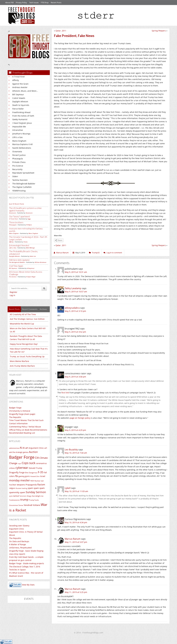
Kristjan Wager (31, 277)
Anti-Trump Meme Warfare (22, 366)
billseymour (30, 268)
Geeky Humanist (19, 119)
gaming (22, 476)
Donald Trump (35, 468)
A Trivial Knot (18, 76)
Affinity (15, 80)
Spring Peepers (159, 30)
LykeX (68, 488)
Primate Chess (19, 162)
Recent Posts (56, 2)
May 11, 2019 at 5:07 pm (76, 542)
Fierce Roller (18, 108)
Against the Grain (20, 83)
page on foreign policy (80, 418)
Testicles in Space (17, 569)
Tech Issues (34, 2)
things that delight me (35, 496)
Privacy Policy (21, 2)
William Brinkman (40, 262)
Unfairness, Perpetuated (20, 547)
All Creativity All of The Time (23, 314)
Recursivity (17, 169)
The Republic (15, 417)
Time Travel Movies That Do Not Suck (26, 420)
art (45, 448)
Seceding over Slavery (19, 525)
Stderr (15, 176)
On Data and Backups (19, 541)
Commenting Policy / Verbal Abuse (25, 426)
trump (24, 499)
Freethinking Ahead (21, 112)
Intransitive (17, 130)
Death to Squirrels (20, 105)
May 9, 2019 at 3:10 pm (75, 311)
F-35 (40, 472)
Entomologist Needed (19, 245)
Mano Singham (19, 141)
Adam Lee (33, 256)
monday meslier (19, 480)
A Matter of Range (17, 544)
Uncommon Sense (16, 505)
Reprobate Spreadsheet (23, 172)
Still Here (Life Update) (19, 260)
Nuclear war (39, 481)
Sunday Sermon (36, 492)
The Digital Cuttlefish (22, 187)
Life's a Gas (17, 137)
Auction (33, 452)
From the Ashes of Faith (23, 115)
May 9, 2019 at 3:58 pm (75, 376)
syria (10, 496)
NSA (32, 480)
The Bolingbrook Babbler (23, 183)
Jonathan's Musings (21, 133)
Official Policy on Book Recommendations (28, 430)
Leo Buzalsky (71, 449)
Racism (41, 484)
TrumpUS (96, 252)
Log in (12, 295)
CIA (37, 457)
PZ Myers (29, 225)
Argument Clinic (36, 448)
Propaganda (31, 484)
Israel (42, 476)
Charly (25, 242)
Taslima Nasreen (20, 180)
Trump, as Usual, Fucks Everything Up (27, 356)
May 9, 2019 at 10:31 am (76, 272)
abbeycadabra (72, 307)
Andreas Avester (20, 87)
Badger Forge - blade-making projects (26, 563)
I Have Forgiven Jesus (22, 123)
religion (12, 488)
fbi (16, 476)
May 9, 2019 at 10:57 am (76, 291)
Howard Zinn (35, 476)
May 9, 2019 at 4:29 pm (75, 430)
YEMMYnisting (19, 190)
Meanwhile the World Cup (22, 323)
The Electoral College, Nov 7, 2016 (24, 566)
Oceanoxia (17, 151)
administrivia (14, 448)
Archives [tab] (43, 309)
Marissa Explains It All (22, 144)
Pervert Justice (19, 155)
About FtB (9, 2)
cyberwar (21, 468)
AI (21, 448)
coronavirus (41, 463)
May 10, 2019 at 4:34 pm (76, 522)
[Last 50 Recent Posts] (16, 204)
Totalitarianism (14, 500)
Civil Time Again (16, 266)
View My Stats (28, 584)
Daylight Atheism (20, 101)
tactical (16, 496)
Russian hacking (21, 488)
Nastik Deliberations (21, 148)
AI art (25, 447)
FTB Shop (45, 2)
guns (27, 476)
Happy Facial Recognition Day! (24, 344)
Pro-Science (17, 165)
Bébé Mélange (30, 248)
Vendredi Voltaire (32, 505)
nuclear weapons (17, 484)
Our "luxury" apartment (19, 216)
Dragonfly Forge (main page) (22, 414)
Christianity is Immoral (19, 411)
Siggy (29, 219)
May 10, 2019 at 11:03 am (76, 491)
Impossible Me (19, 126)
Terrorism (22, 496)
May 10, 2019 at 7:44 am (76, 452)
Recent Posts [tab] (14, 309)
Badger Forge (15, 407)
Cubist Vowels (18, 98)
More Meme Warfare (19, 361)
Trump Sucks (34, 500)
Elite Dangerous (31, 472)
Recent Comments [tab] (29, 309)
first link (65, 392)
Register (13, 292)
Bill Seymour (18, 94)
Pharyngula (17, 158)
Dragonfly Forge (16, 472)
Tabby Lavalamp (73, 288)
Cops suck (28, 463)
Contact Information (18, 423)
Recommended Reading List (22, 433)
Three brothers (16, 222)
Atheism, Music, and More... (25, 91)
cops (19, 463)
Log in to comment (114, 252)
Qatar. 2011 (60, 30)
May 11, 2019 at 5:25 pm (76, 592)
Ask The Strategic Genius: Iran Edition (27, 319)
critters (12, 468)
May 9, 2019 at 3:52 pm (75, 332)
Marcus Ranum (72, 538)
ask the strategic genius (18, 452)
